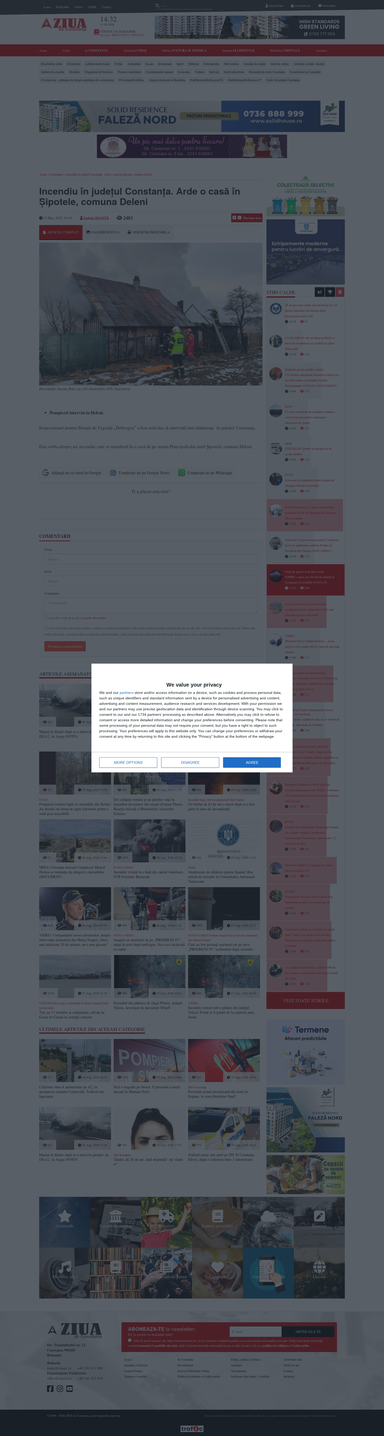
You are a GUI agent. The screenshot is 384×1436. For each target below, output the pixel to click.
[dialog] (192, 718)
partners (126, 692)
